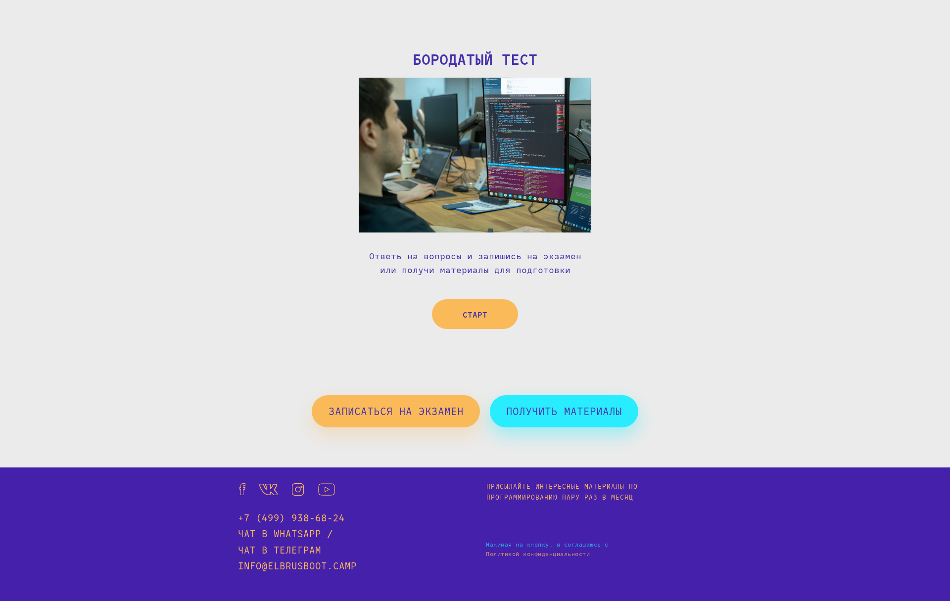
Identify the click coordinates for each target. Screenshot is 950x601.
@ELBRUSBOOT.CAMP (309, 565)
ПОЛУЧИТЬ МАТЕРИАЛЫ (564, 411)
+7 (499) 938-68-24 (291, 517)
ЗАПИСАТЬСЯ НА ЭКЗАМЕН (396, 411)
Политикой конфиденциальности (538, 553)
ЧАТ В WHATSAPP (279, 533)
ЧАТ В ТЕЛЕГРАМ (279, 549)
